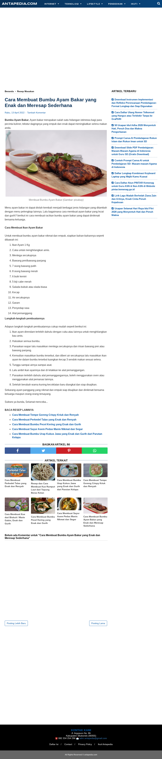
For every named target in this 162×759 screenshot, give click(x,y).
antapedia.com (19, 3)
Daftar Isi (53, 744)
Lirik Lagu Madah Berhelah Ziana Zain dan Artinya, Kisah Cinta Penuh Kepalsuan (134, 199)
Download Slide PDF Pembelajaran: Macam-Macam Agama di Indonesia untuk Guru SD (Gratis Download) (133, 151)
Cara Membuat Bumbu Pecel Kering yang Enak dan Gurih (43, 519)
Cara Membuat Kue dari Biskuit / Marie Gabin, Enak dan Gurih (15, 519)
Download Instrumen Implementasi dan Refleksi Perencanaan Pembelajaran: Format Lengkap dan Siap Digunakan (134, 102)
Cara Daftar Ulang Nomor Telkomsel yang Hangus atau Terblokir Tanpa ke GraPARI (133, 115)
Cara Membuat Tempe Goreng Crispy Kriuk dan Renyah (45, 415)
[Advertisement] (81, 61)
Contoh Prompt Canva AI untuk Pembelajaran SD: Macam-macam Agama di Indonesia (134, 163)
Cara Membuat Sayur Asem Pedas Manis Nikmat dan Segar (68, 516)
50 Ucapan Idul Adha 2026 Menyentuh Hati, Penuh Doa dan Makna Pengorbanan (134, 128)
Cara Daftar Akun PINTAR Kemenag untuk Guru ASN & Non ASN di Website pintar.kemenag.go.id (133, 186)
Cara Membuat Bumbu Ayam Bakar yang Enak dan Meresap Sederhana (95, 521)
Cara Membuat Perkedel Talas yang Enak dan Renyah (15, 483)
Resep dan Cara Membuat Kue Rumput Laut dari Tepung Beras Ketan (43, 488)
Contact (68, 744)
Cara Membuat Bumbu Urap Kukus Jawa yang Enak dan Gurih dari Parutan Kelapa (69, 485)
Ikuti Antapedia (105, 744)
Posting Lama (98, 623)
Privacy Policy (85, 744)
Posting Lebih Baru (16, 623)
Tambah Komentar (36, 112)
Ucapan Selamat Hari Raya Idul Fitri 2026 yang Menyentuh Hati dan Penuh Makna (133, 211)
